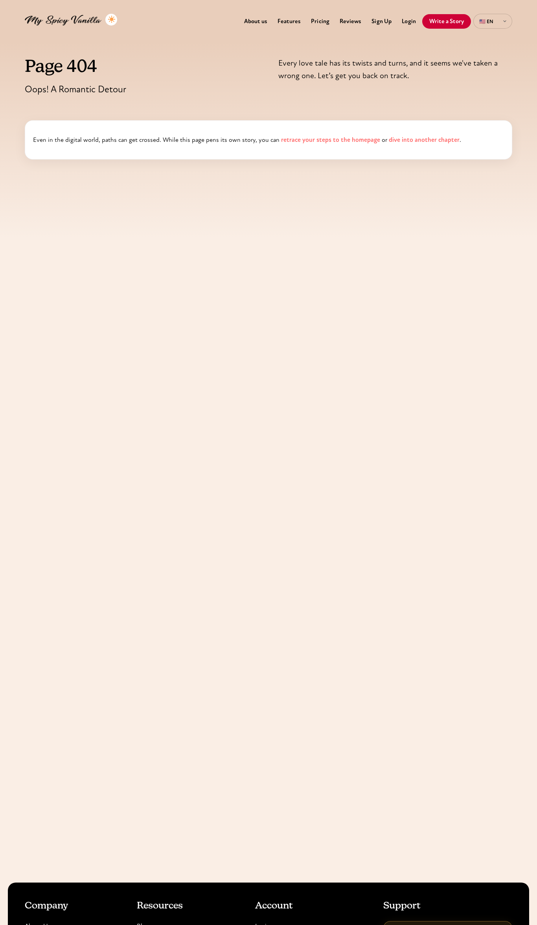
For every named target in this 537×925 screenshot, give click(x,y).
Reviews (350, 21)
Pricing (320, 21)
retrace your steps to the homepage (330, 139)
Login (409, 21)
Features (289, 21)
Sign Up (381, 21)
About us (255, 21)
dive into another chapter (424, 139)
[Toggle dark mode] (111, 20)
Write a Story (446, 21)
